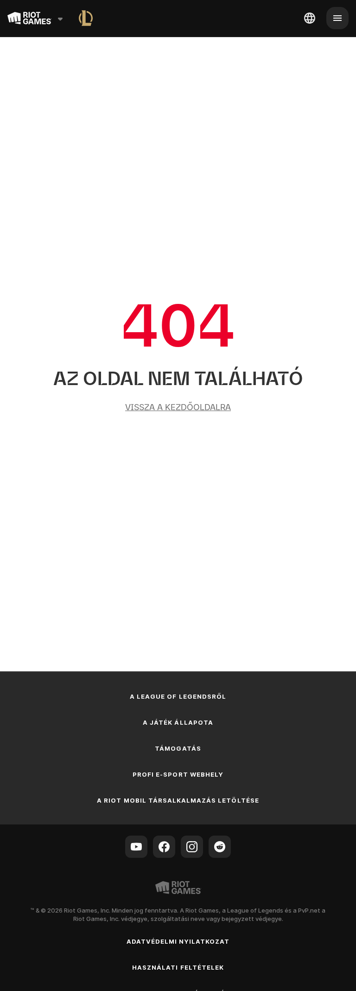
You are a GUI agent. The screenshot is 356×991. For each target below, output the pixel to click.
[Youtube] (136, 846)
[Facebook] (164, 846)
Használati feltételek (178, 967)
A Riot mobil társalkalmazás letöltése (178, 800)
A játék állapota (178, 722)
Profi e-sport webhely (178, 774)
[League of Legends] (85, 18)
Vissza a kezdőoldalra (178, 407)
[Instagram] (191, 846)
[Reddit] (219, 846)
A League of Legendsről (178, 696)
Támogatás (178, 748)
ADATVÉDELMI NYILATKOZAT (178, 941)
